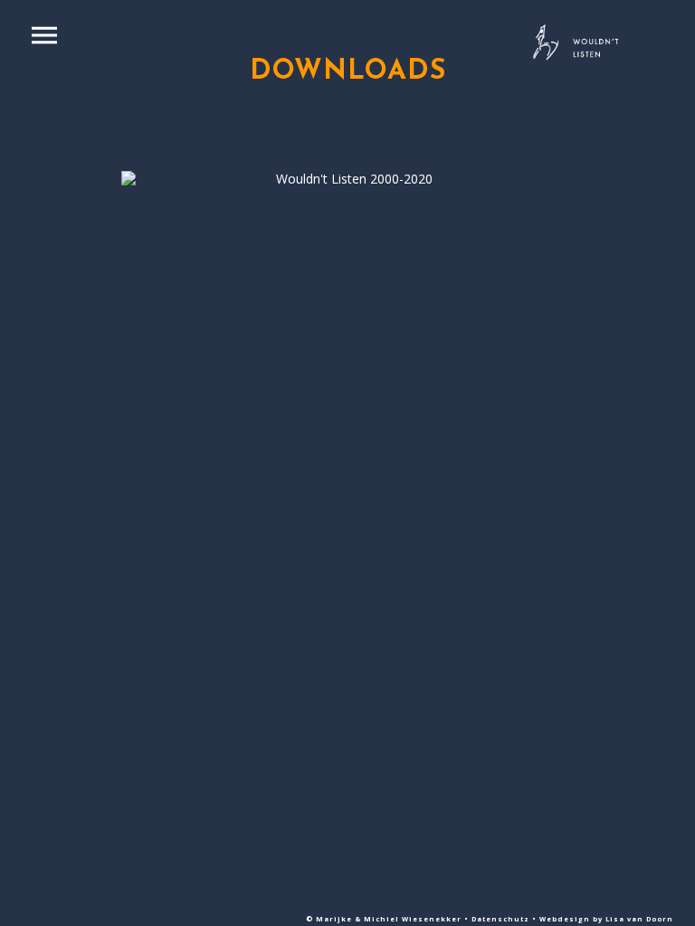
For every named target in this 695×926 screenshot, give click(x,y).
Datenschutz (501, 918)
